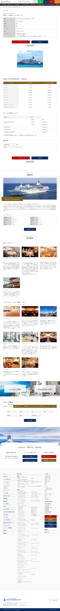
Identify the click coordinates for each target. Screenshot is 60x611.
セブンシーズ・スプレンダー (22, 525)
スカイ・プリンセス (34, 492)
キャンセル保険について (7, 519)
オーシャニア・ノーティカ (22, 528)
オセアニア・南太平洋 (48, 493)
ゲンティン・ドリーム (21, 577)
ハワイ (46, 492)
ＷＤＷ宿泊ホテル (34, 514)
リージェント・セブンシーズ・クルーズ (23, 522)
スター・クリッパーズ (21, 557)
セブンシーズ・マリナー (21, 523)
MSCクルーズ (19, 553)
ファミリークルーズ (7, 484)
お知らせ (4, 506)
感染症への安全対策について (8, 522)
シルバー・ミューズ (21, 547)
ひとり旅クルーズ (6, 486)
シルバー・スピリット (34, 548)
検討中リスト (47, 532)
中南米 (46, 490)
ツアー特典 (19, 508)
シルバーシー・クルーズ (21, 546)
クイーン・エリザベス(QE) (22, 500)
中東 (45, 484)
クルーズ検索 (3, 4)
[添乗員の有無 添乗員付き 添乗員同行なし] (36, 415)
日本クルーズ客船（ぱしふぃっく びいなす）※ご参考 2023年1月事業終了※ (29, 486)
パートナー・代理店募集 (7, 527)
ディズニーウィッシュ (34, 506)
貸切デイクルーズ (6, 490)
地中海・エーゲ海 (47, 478)
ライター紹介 (5, 517)
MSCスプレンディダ (34, 555)
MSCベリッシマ (20, 555)
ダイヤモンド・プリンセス (22, 491)
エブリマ (19, 570)
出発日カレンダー (20, 507)
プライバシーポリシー (53, 609)
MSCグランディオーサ (21, 556)
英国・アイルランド (48, 480)
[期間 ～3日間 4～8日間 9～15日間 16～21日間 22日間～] (48, 411)
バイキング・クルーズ (21, 502)
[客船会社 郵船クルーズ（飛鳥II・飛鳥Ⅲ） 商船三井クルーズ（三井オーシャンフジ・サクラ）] (11, 415)
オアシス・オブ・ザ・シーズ (22, 562)
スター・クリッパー (34, 558)
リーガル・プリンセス (21, 495)
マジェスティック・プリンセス (22, 497)
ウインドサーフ (20, 568)
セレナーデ (19, 582)
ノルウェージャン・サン (21, 543)
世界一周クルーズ (42, 406)
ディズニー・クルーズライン (51, 406)
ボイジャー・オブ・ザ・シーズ (35, 561)
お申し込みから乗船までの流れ (8, 511)
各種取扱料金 (47, 510)
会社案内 (4, 530)
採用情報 (4, 533)
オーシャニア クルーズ (21, 527)
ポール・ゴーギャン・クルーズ (22, 564)
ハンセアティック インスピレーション (23, 520)
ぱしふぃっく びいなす (21, 487)
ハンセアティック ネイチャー (22, 519)
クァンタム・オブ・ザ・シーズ (22, 561)
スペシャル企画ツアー (7, 482)
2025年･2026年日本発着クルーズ (23, 492)
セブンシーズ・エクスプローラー (23, 524)
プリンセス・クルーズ (21, 490)
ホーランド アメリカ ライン (21, 538)
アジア (46, 485)
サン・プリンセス (34, 491)
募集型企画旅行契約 (48, 503)
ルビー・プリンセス (34, 495)
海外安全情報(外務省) (48, 511)
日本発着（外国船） (48, 477)
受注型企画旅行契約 (48, 504)
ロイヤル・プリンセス (21, 496)
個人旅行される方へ (41, 4)
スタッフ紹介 (5, 514)
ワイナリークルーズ (7, 481)
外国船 (18, 489)
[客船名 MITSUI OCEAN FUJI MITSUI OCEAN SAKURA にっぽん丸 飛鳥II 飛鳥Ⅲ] (23, 415)
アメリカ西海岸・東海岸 (48, 488)
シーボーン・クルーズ (21, 533)
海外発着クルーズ (27, 406)
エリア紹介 (17, 4)
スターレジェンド (34, 568)
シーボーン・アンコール (21, 534)
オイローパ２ (33, 520)
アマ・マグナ (20, 573)
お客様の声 (5, 501)
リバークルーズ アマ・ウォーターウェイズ (24, 572)
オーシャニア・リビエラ (21, 529)
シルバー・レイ (20, 548)
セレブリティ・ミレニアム (22, 551)
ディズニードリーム (21, 511)
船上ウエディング (34, 511)
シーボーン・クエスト (34, 534)
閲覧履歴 (46, 529)
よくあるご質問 (6, 509)
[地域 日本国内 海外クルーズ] (36, 411)
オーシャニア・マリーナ (35, 528)
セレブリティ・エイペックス (35, 552)
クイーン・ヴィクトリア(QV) (35, 501)
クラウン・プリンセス (34, 496)
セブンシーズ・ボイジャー (35, 523)
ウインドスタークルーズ (21, 567)
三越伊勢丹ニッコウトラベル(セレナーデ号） (24, 581)
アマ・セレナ (33, 574)
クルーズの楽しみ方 (25, 4)
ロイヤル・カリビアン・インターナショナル (24, 560)
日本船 (11, 406)
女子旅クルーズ (6, 488)
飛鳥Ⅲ (32, 478)
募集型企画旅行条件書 (48, 507)
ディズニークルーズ (50, 4)
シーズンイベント (34, 513)
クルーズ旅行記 (6, 503)
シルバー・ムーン (34, 547)
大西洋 (46, 482)
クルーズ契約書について (35, 515)
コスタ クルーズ (20, 579)
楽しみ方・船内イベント (35, 507)
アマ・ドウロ (20, 574)
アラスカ (46, 486)
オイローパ (33, 519)
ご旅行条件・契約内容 (48, 501)
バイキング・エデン (21, 503)
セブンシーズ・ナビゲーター (35, 524)
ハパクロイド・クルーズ (21, 518)
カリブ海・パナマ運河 (48, 489)
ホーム (15, 1)
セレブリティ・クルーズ (21, 550)
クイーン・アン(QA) (21, 501)
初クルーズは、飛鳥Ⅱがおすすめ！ (23, 479)
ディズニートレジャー (21, 516)
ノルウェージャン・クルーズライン (23, 542)
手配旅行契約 (47, 506)
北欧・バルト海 (47, 481)
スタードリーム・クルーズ (21, 576)
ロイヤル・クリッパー (21, 558)
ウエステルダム (20, 540)
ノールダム (19, 539)
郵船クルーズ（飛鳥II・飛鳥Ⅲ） (22, 477)
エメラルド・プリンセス (35, 497)
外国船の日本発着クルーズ (18, 406)
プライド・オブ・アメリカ (35, 543)
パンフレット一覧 (6, 525)
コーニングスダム (34, 539)
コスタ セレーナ (20, 580)
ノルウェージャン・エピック (22, 544)
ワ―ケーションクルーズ (7, 489)
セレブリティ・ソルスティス (22, 552)
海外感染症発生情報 (48, 512)
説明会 (57, 4)
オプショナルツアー (34, 508)
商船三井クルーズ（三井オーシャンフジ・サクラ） (25, 480)
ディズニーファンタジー (21, 512)
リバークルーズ (47, 497)
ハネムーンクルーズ (7, 485)
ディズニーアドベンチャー (22, 515)
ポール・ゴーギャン (21, 565)
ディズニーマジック (21, 513)
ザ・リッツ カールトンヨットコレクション (24, 569)
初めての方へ (33, 4)
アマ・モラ (33, 573)
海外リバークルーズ (35, 406)
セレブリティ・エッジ (34, 551)
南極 (45, 496)
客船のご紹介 (10, 4)
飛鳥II (19, 478)
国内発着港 (5, 498)
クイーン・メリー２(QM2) (35, 500)
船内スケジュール (34, 512)
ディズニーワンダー (21, 514)
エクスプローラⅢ (20, 532)
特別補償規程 (47, 508)
